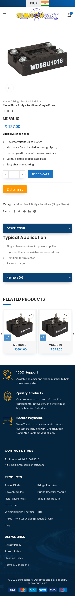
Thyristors (11, 505)
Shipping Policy (14, 557)
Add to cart (40, 174)
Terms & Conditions (17, 564)
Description (16, 228)
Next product (12, 111)
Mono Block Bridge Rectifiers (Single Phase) (29, 105)
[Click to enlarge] (9, 88)
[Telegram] (34, 211)
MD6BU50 (19, 345)
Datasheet (15, 189)
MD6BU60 (55, 345)
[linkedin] (29, 211)
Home (6, 101)
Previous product (5, 111)
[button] (43, 338)
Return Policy (13, 551)
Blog (7, 525)
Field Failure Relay (15, 498)
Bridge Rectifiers (48, 485)
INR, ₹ (34, 3)
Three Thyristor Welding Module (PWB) (29, 518)
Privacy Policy (13, 544)
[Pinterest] (24, 211)
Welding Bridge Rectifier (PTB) (23, 511)
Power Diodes (13, 485)
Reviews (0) (15, 278)
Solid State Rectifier (50, 498)
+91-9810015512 (28, 459)
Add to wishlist (30, 315)
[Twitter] (19, 211)
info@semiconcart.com (30, 464)
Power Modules (14, 491)
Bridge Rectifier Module (26, 101)
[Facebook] (14, 211)
